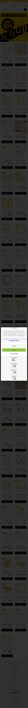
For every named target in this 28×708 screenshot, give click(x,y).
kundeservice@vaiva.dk (14, 340)
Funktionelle (14, 370)
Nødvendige (14, 357)
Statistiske (14, 376)
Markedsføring (14, 363)
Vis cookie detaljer (14, 353)
